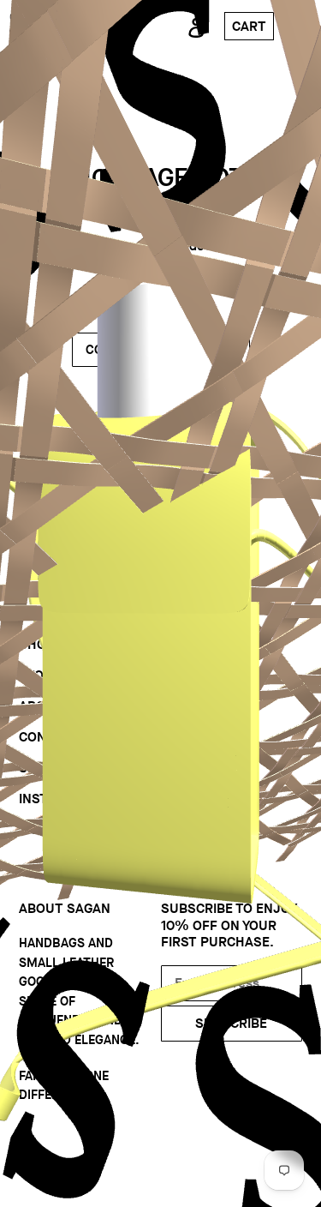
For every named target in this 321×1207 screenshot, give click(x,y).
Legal (181, 809)
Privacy (187, 778)
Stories (45, 675)
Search (44, 768)
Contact (49, 737)
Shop (37, 644)
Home (38, 613)
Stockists (196, 613)
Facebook (52, 829)
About (41, 706)
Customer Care (215, 747)
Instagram (55, 799)
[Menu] (302, 26)
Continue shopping (148, 349)
